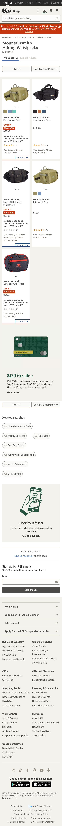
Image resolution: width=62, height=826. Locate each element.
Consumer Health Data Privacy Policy (31, 814)
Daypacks (43, 436)
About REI (37, 718)
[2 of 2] (17, 277)
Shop (16, 11)
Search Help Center (12, 748)
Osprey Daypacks (16, 436)
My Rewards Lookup (13, 650)
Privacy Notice (17, 810)
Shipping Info (39, 662)
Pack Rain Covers (16, 445)
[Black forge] (35, 111)
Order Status (39, 646)
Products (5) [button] (10, 57)
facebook (27, 770)
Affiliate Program (11, 731)
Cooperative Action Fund (45, 722)
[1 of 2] (15, 277)
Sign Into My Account (13, 646)
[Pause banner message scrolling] (59, 26)
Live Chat (7, 756)
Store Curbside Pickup (44, 658)
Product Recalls (18, 818)
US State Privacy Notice (40, 810)
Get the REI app (31, 535)
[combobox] (31, 18)
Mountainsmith (8, 37)
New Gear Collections (13, 696)
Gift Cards (7, 679)
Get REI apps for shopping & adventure (31, 778)
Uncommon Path (41, 701)
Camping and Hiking (25, 37)
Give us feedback (24, 555)
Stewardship (38, 735)
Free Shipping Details (43, 679)
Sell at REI (7, 726)
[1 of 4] (14, 107)
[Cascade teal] (14, 111)
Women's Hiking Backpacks (21, 455)
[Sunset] (39, 111)
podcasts (48, 770)
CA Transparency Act (41, 818)
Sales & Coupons (41, 675)
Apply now (13, 392)
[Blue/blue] (10, 111)
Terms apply (40, 387)
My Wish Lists (9, 654)
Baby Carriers (14, 474)
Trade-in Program (11, 705)
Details (42, 570)
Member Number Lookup (16, 692)
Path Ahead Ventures (43, 705)
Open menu (57, 10)
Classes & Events (41, 696)
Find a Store (8, 752)
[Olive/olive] (5, 111)
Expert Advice (28, 57)
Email (4, 576)
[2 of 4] (15, 107)
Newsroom (38, 726)
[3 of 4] (17, 107)
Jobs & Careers (10, 718)
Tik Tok (20, 770)
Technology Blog (41, 731)
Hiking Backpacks (44, 37)
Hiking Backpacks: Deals (19, 426)
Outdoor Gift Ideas (12, 675)
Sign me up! (31, 589)
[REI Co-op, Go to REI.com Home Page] (6, 10)
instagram (13, 770)
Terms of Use (17, 806)
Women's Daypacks (17, 464)
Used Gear (7, 701)
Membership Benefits (13, 659)
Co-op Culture (9, 722)
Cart (51, 10)
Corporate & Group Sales (15, 735)
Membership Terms (16, 822)
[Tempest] (44, 111)
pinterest (34, 770)
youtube (41, 770)
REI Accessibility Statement (42, 822)
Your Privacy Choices (41, 806)
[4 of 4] (18, 107)
